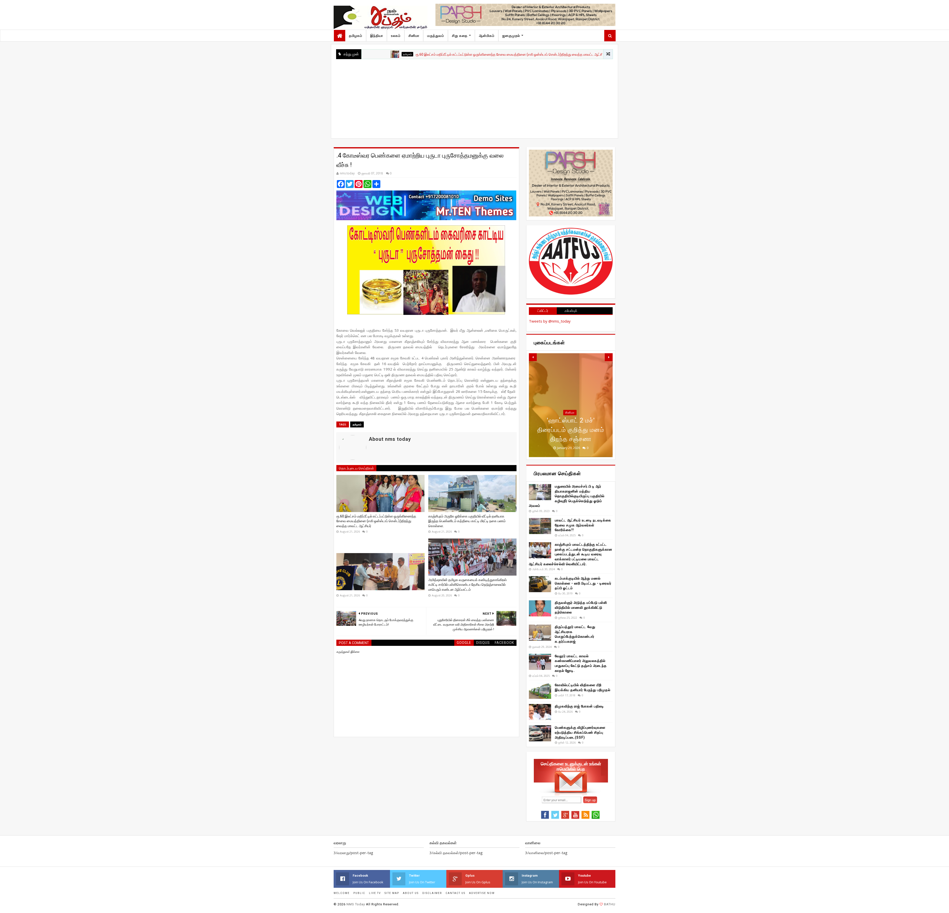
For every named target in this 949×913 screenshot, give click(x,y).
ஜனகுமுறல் (511, 36)
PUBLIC (359, 893)
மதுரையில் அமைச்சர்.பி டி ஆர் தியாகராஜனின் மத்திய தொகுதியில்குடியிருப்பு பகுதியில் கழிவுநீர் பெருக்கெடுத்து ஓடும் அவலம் (566, 496)
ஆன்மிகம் (487, 36)
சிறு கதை (460, 36)
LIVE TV (375, 893)
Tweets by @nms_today (550, 321)
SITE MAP (392, 893)
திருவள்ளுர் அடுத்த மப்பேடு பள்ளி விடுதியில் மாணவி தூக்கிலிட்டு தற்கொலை (581, 607)
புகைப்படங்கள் (570, 421)
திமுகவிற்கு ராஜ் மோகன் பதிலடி (579, 706)
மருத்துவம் (435, 36)
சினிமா (414, 36)
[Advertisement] (474, 96)
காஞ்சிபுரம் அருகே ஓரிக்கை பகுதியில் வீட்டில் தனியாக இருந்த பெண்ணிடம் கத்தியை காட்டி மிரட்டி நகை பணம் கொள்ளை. (467, 521)
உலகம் (396, 36)
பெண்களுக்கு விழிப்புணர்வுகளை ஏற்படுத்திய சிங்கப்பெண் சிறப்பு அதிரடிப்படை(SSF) (580, 732)
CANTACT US (455, 893)
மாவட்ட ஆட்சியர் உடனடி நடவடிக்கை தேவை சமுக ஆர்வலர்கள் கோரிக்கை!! (583, 525)
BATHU (609, 904)
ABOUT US (411, 893)
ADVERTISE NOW (482, 893)
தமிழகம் (355, 36)
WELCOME (342, 893)
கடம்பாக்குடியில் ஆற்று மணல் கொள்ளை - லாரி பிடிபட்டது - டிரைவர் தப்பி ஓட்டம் (583, 583)
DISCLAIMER (432, 893)
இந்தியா (376, 36)
